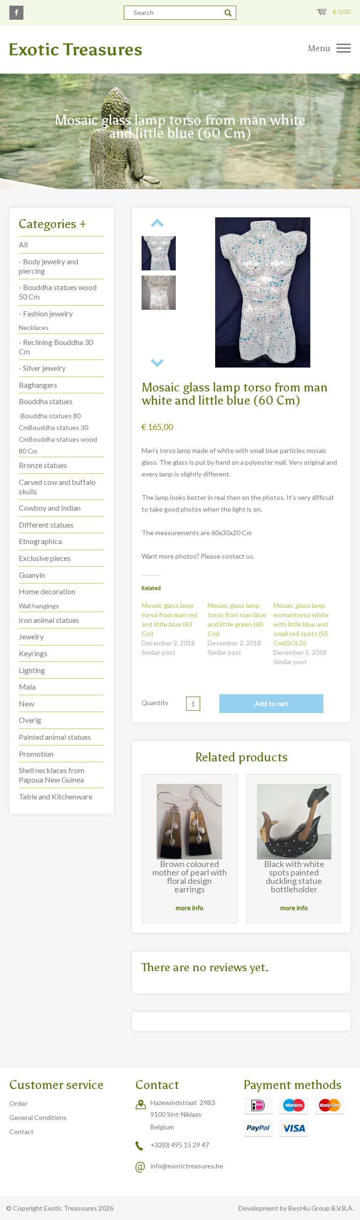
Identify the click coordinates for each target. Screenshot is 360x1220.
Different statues (46, 524)
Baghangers (38, 384)
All (23, 244)
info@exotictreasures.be (186, 1166)
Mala (27, 686)
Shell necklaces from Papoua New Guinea (51, 775)
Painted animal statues (55, 736)
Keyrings (33, 653)
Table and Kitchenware (55, 796)
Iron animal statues (49, 619)
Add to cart (271, 703)
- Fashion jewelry (46, 313)
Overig (30, 719)
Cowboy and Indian (50, 507)
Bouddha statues (46, 401)
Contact (21, 1132)
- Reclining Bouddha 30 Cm (56, 347)
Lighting (32, 670)
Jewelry (31, 636)
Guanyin (32, 574)
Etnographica (40, 541)
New (26, 703)
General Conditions (38, 1117)
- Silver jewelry (42, 367)
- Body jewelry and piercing (48, 266)
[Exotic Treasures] (90, 49)
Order (18, 1103)
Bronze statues (43, 464)
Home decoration (47, 591)
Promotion (36, 753)
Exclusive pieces (45, 557)
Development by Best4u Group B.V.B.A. (296, 1208)
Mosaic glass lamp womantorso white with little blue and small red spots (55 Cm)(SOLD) (301, 624)
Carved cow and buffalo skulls (57, 486)
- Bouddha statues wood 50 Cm (58, 292)
